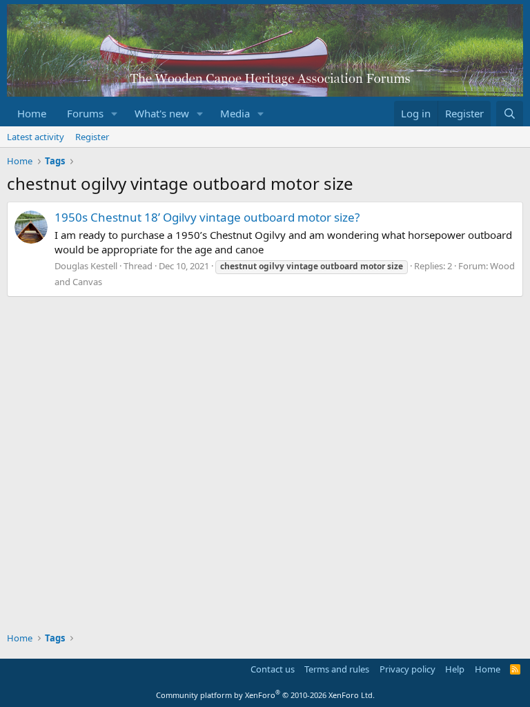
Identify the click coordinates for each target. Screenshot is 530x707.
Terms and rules (336, 669)
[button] (114, 113)
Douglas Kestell (86, 266)
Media (235, 113)
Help (454, 669)
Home (31, 113)
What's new (162, 113)
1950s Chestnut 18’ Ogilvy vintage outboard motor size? (207, 217)
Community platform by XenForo (265, 695)
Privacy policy (407, 669)
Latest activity (35, 136)
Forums (85, 113)
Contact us (273, 669)
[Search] (509, 113)
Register (92, 136)
